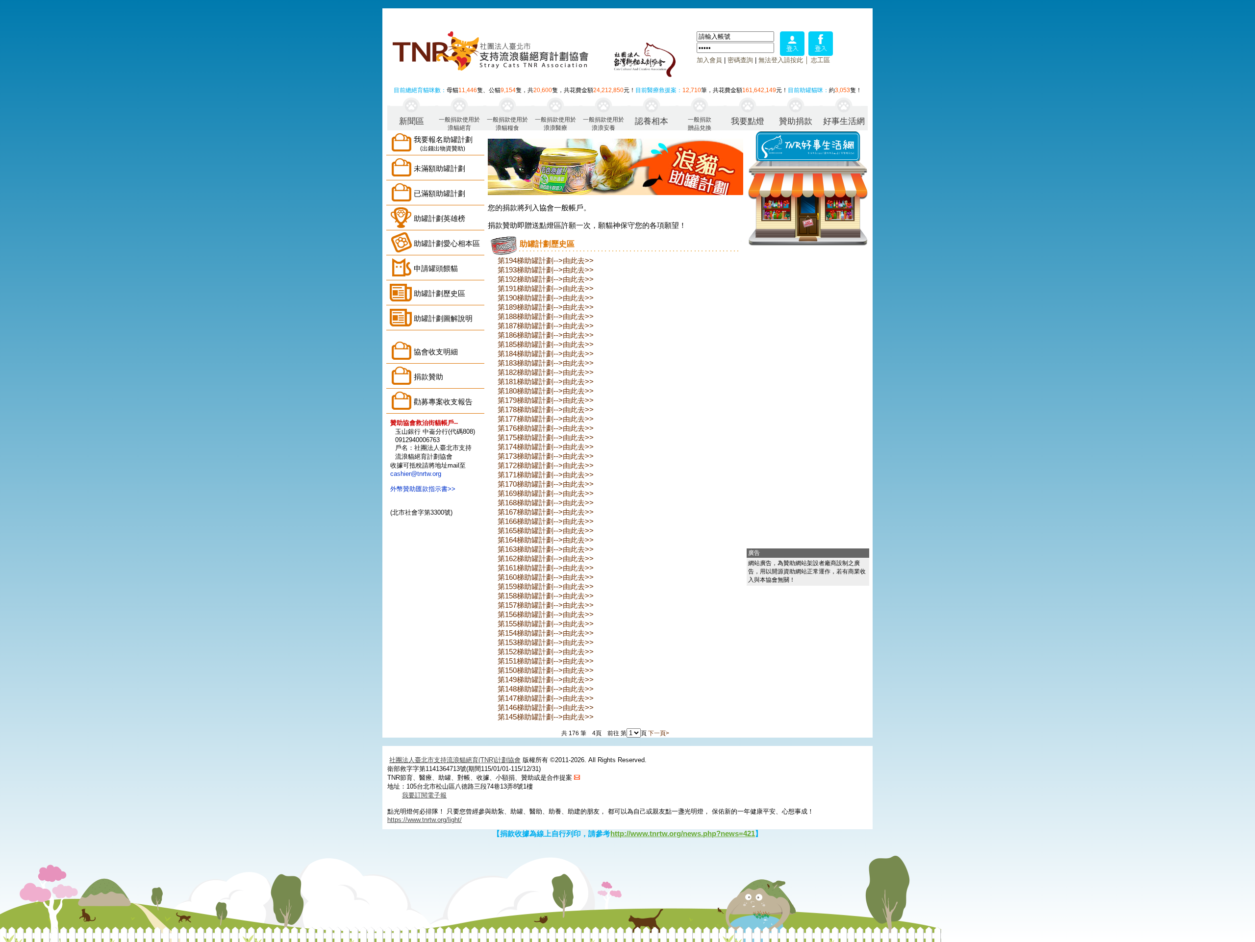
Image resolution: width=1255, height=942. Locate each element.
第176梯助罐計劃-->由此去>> (546, 428)
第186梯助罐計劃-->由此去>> (546, 335)
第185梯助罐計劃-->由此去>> (546, 344)
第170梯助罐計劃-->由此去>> (546, 484)
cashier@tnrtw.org (415, 473)
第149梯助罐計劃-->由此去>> (546, 679)
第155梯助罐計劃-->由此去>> (546, 624)
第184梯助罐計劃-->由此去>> (546, 353)
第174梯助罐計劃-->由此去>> (546, 447)
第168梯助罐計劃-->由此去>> (546, 502)
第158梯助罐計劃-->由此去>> (546, 596)
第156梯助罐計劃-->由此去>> (546, 614)
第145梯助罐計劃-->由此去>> (546, 717)
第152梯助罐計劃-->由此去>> (546, 651)
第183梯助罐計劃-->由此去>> (546, 363)
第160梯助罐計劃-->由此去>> (546, 577)
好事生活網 (844, 121)
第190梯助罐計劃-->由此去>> (546, 298)
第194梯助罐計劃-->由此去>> (546, 260)
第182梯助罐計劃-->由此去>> (546, 372)
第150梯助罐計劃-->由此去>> (546, 670)
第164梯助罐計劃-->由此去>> (546, 540)
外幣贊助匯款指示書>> (422, 489)
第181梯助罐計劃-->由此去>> (546, 381)
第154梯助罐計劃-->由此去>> (546, 633)
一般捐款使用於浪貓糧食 (507, 123)
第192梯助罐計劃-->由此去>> (546, 279)
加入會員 (709, 60)
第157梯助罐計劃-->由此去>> (546, 605)
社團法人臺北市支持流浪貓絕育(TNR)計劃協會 (455, 760)
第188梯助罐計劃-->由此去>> (546, 316)
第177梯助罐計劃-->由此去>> (546, 419)
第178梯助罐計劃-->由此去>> (546, 409)
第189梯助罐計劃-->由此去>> (546, 307)
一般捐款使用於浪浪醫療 (555, 123)
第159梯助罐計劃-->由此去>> (546, 586)
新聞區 (411, 121)
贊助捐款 (795, 121)
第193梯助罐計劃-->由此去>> (546, 270)
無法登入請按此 (780, 60)
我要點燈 (747, 121)
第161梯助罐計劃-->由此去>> (546, 568)
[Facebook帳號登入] (820, 53)
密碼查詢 (740, 60)
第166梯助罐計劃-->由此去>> (546, 521)
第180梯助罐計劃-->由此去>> (546, 391)
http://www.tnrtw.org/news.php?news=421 (682, 833)
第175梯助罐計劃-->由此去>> (546, 437)
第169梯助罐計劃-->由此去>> (546, 493)
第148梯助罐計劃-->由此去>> (546, 689)
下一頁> (658, 733)
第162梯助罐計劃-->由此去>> (546, 558)
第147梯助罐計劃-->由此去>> (546, 698)
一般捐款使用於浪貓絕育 (459, 123)
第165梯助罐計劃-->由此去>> (546, 530)
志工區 (820, 60)
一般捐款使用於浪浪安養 (603, 123)
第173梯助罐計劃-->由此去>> (546, 456)
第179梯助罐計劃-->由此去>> (546, 400)
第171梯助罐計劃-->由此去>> (546, 475)
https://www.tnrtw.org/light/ (424, 819)
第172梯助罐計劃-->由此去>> (546, 465)
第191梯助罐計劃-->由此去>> (546, 288)
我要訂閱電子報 (424, 795)
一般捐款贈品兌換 (699, 123)
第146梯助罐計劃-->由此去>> (546, 707)
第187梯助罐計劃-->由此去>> (546, 326)
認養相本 (651, 121)
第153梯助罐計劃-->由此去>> (546, 642)
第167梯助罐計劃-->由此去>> (546, 512)
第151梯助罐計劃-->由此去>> (546, 661)
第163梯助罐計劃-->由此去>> (546, 549)
